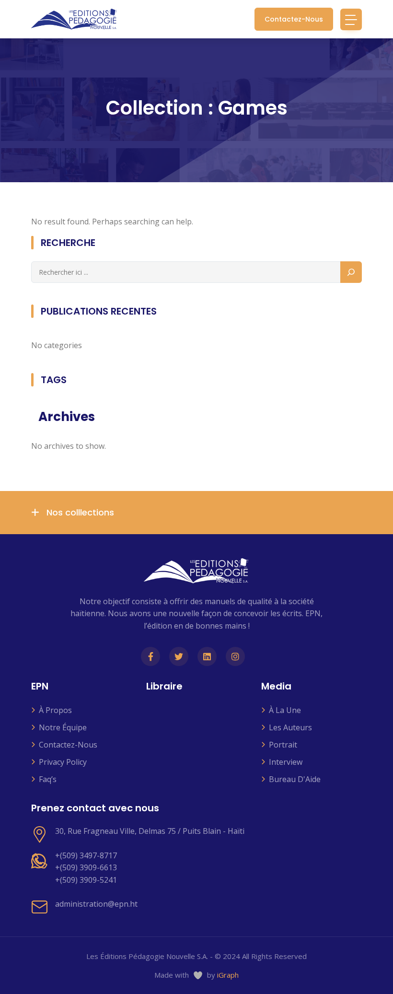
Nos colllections (79, 512)
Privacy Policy (63, 762)
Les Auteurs (290, 727)
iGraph (228, 975)
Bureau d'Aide (295, 779)
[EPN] (74, 19)
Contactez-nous (294, 19)
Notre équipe (63, 727)
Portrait (283, 744)
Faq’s (48, 779)
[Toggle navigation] (351, 19)
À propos (55, 710)
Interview (285, 762)
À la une (285, 710)
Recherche (68, 242)
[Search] (351, 272)
